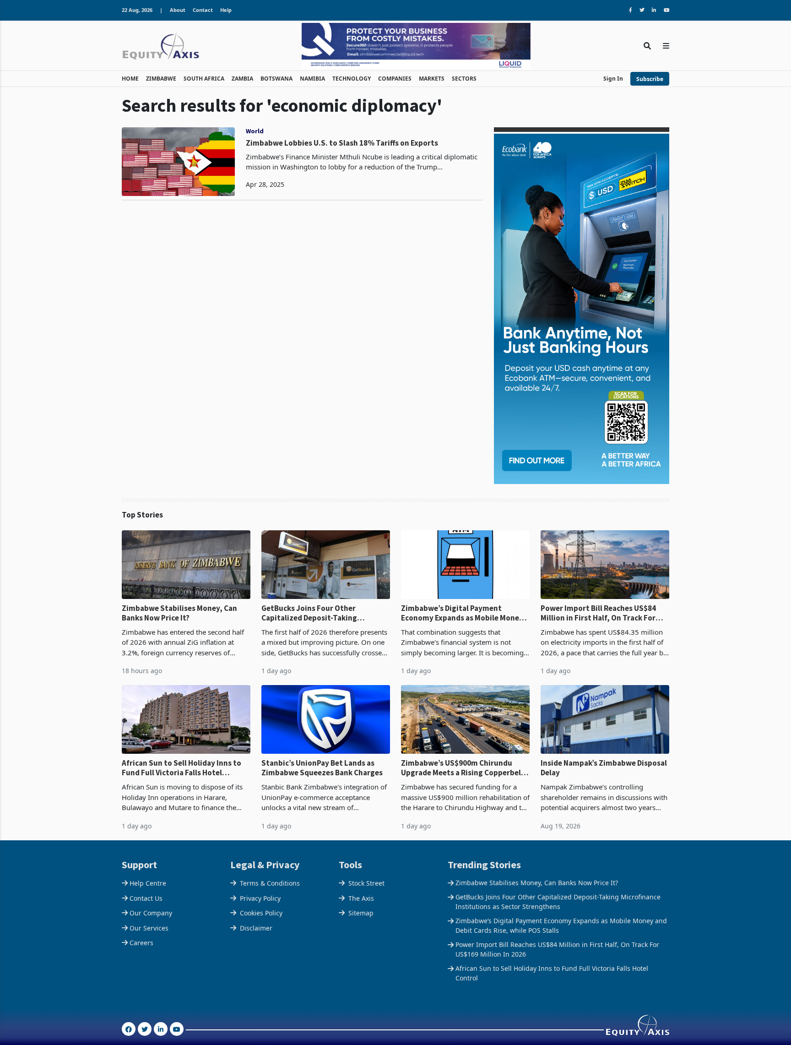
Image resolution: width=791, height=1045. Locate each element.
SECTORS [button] (464, 78)
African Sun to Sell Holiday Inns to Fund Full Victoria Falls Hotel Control (181, 767)
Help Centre (148, 883)
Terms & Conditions (270, 883)
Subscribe (649, 79)
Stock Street (366, 883)
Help (226, 9)
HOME (130, 78)
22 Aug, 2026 (137, 9)
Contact (203, 9)
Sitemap (361, 913)
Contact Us (146, 898)
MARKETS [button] (431, 78)
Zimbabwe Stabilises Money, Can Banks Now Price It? (179, 613)
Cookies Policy (261, 913)
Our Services (149, 928)
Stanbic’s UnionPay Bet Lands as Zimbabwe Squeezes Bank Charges (322, 767)
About (177, 9)
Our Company (151, 913)
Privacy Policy (260, 898)
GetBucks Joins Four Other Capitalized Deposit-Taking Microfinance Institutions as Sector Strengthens (324, 613)
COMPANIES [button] (395, 78)
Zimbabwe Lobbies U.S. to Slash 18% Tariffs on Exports (342, 142)
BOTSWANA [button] (276, 78)
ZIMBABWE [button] (161, 78)
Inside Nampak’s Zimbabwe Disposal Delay (604, 767)
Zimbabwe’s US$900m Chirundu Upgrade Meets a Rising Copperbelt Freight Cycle (463, 767)
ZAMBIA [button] (242, 78)
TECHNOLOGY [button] (351, 78)
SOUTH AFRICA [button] (204, 78)
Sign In (613, 78)
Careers (141, 942)
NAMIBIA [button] (312, 78)
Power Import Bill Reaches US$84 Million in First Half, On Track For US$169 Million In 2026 (598, 613)
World (255, 131)
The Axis (361, 898)
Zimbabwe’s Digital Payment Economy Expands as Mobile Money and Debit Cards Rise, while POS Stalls (462, 613)
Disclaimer (256, 928)
